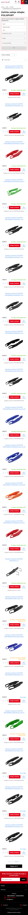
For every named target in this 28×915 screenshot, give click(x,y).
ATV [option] (4, 30)
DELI (7, 7)
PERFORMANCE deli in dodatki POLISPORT (12, 8)
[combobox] (14, 24)
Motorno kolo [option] (6, 27)
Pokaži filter (7, 60)
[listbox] (14, 28)
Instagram (24, 905)
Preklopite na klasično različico (14, 912)
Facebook (5, 905)
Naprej (16, 861)
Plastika (11, 7)
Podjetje (3, 885)
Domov (2, 7)
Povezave (3, 889)
